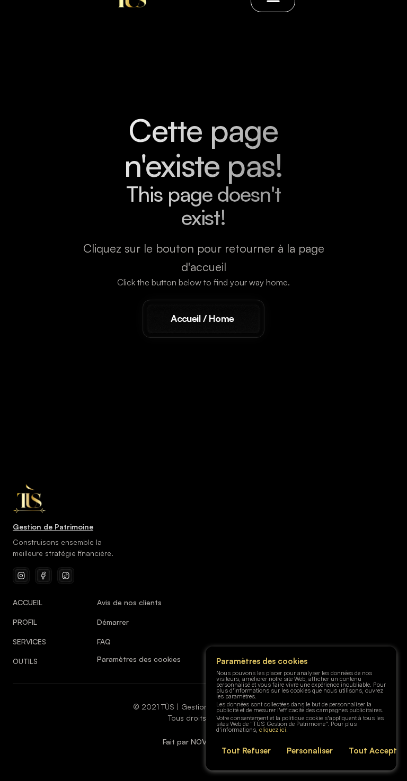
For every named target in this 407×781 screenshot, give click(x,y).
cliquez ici (272, 729)
